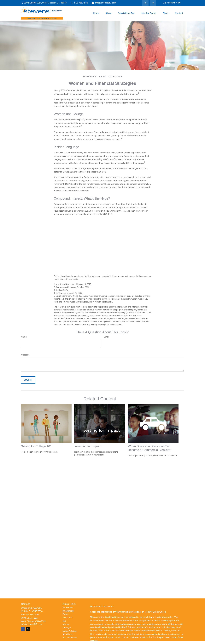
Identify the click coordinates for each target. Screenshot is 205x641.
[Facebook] (153, 3)
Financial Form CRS (103, 606)
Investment (67, 611)
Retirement (67, 607)
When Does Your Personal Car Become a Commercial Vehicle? (149, 448)
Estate (65, 614)
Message (25, 355)
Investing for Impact (87, 446)
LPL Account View (171, 3)
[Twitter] (145, 3)
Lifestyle (66, 627)
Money (65, 624)
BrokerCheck (159, 612)
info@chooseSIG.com (105, 3)
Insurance (67, 617)
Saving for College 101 (36, 446)
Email (106, 337)
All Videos (67, 634)
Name (24, 337)
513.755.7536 (81, 3)
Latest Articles (69, 631)
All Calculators (69, 638)
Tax (64, 621)
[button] (96, 13)
